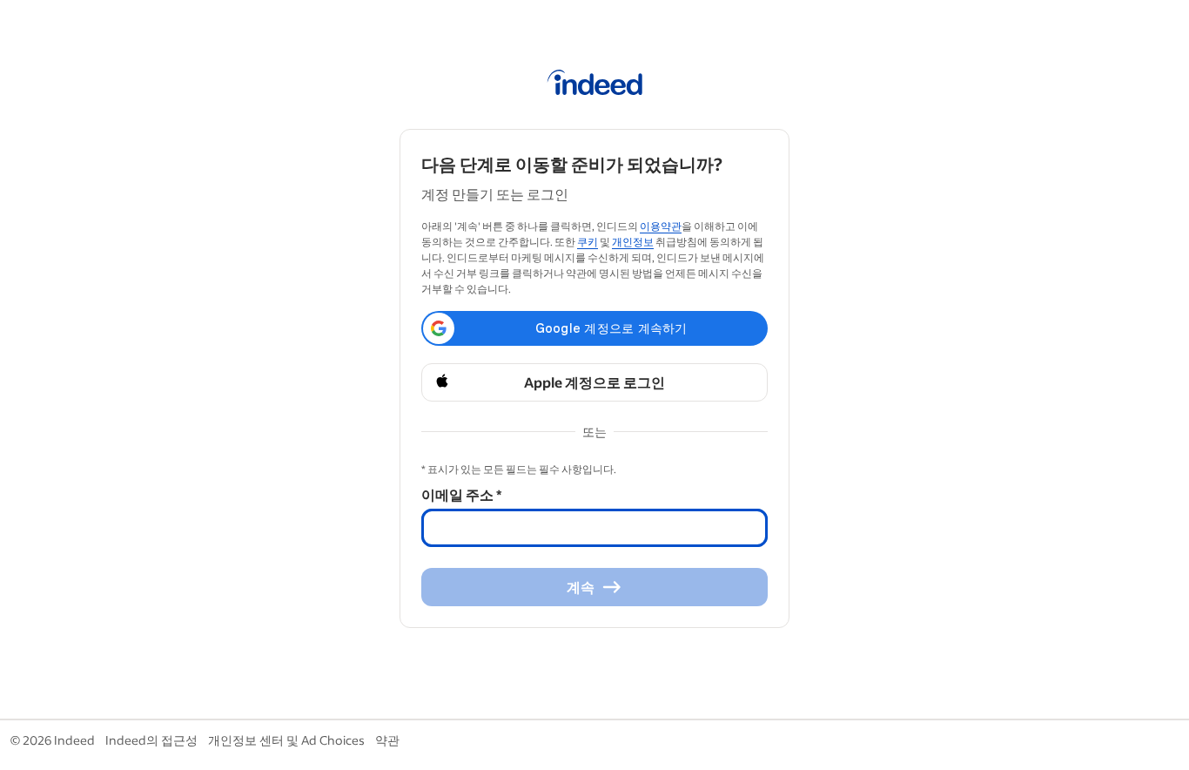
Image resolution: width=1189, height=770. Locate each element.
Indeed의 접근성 (151, 740)
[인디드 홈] (595, 85)
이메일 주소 (461, 494)
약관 (387, 740)
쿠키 (587, 241)
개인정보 (633, 241)
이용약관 (661, 226)
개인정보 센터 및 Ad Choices (286, 740)
